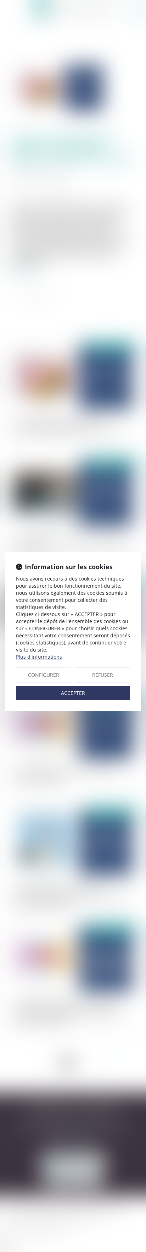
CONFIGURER (43, 674)
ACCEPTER (73, 693)
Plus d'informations (39, 656)
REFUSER (102, 674)
